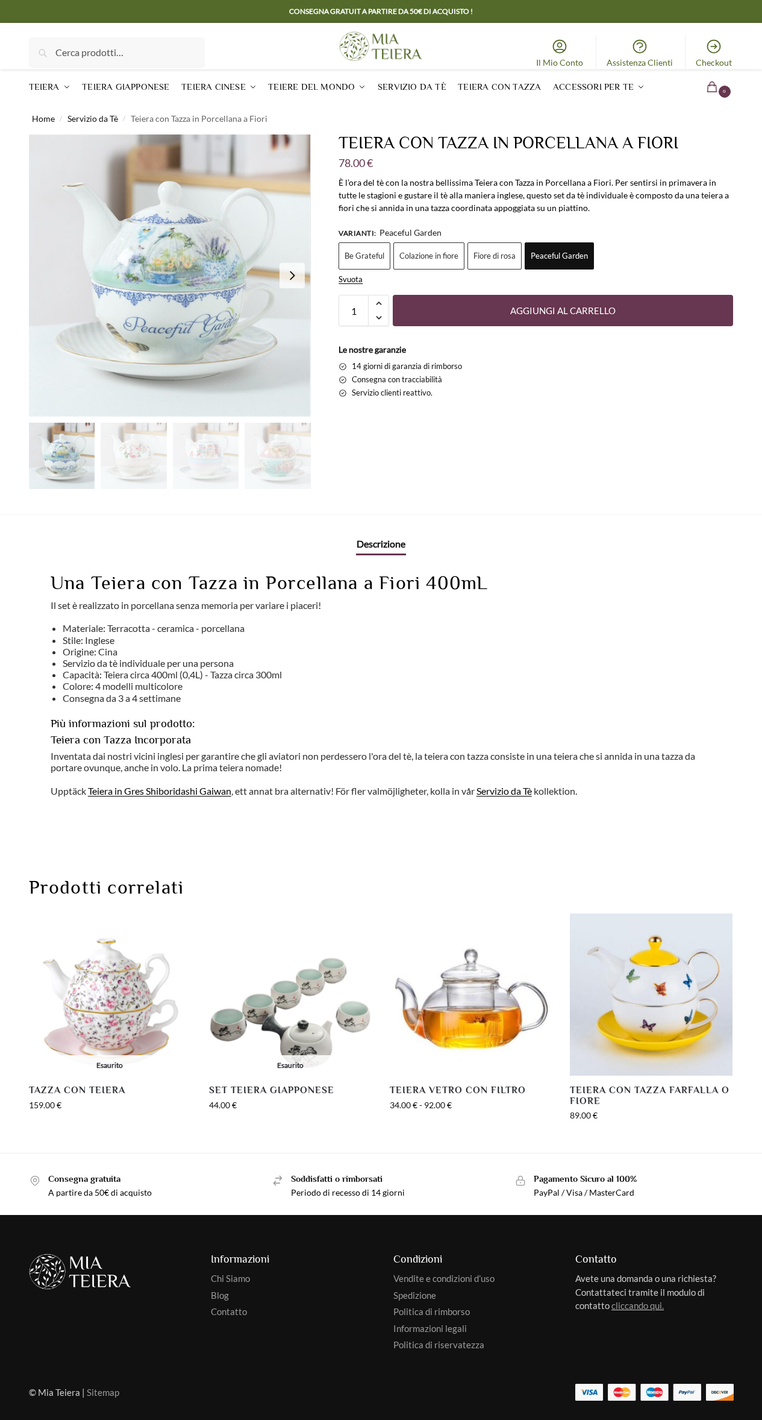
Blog (220, 1295)
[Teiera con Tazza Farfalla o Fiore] (651, 995)
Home (43, 119)
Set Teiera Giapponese (271, 1090)
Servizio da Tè (92, 119)
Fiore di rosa (494, 255)
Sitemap (103, 1392)
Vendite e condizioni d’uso (444, 1278)
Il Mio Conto (559, 62)
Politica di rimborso (431, 1311)
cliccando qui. (637, 1305)
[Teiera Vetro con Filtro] (471, 995)
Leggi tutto (110, 1130)
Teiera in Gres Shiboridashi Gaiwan (159, 791)
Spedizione (414, 1295)
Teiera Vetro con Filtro (458, 1090)
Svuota (351, 279)
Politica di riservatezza (438, 1344)
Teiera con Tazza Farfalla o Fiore (649, 1095)
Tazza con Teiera (77, 1090)
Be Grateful (364, 255)
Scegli (290, 1130)
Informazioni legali (430, 1328)
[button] (704, 86)
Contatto (229, 1311)
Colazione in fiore (428, 255)
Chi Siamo (230, 1278)
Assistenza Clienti (640, 62)
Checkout (714, 62)
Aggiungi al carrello (563, 310)
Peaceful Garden (559, 255)
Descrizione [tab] (381, 543)
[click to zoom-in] (170, 275)
